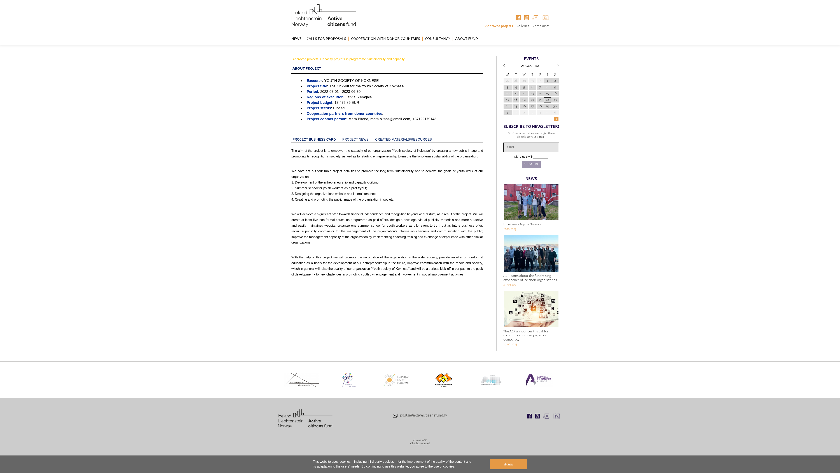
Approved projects (499, 26)
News (296, 39)
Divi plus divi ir (523, 157)
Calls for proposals (326, 39)
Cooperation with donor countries (385, 39)
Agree (508, 464)
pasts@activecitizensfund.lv (423, 416)
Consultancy (437, 39)
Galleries (522, 26)
